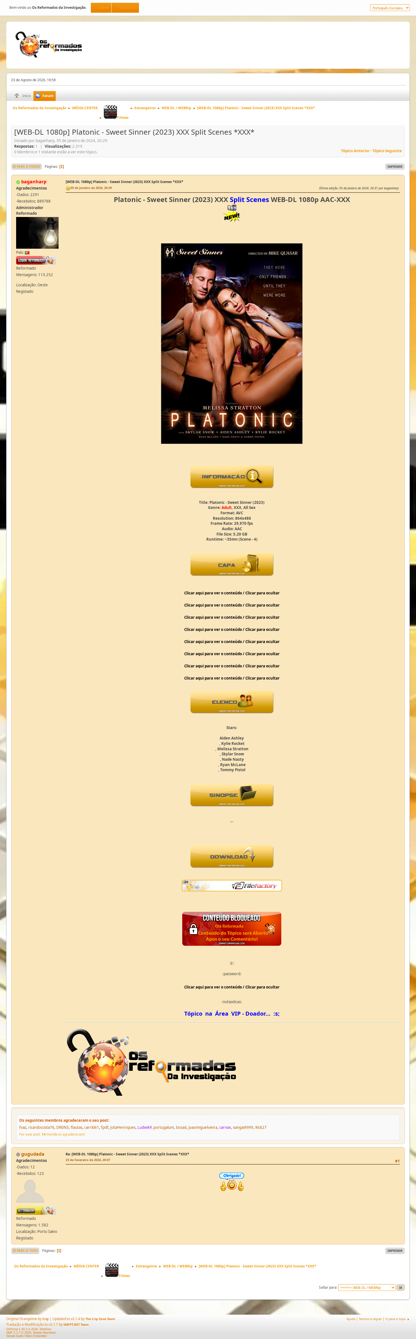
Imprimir (394, 166)
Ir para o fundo (26, 166)
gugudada (32, 1154)
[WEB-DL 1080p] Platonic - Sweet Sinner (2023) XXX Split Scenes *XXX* (124, 181)
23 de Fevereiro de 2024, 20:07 (88, 1160)
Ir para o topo (25, 1250)
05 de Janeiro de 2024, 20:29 (91, 188)
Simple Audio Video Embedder (26, 1336)
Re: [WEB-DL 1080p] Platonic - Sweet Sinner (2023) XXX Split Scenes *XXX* (127, 1154)
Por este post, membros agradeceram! (52, 1134)
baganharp (33, 182)
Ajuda (351, 1319)
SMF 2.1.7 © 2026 (18, 1332)
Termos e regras (370, 1319)
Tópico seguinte (387, 150)
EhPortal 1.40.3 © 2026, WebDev (29, 1329)
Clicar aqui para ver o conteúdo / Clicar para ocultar (232, 593)
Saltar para (327, 1287)
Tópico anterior (355, 150)
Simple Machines (44, 1332)
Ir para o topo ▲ (397, 1319)
